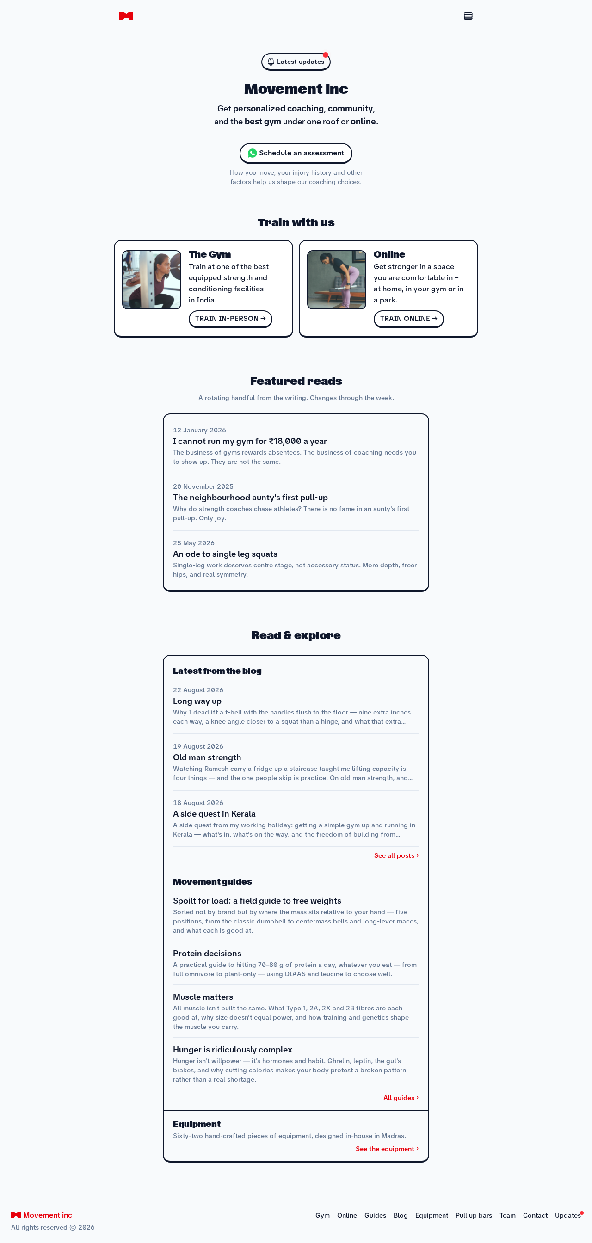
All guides (398, 1098)
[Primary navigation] (457, 16)
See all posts (394, 855)
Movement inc (47, 1215)
